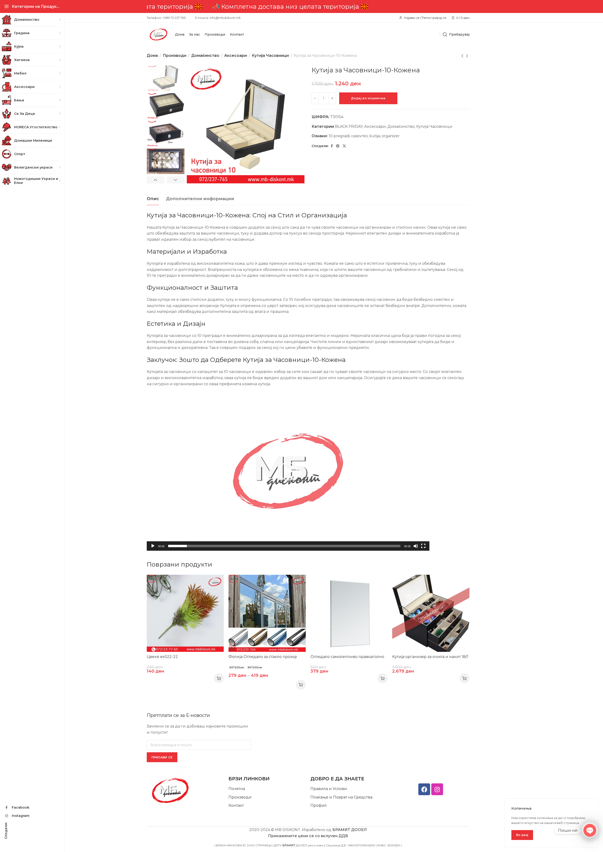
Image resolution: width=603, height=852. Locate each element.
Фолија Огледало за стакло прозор (262, 656)
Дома (152, 55)
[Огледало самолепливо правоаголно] (349, 613)
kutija (374, 136)
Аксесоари (235, 55)
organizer (391, 136)
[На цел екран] (423, 549)
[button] (288, 471)
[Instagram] (437, 789)
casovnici (359, 136)
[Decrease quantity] (315, 98)
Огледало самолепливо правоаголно (347, 656)
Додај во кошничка (368, 98)
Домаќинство (205, 55)
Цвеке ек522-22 (162, 656)
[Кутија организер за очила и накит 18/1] (430, 613)
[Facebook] (424, 789)
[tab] (153, 199)
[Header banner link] (308, 6)
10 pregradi (339, 136)
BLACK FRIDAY (349, 126)
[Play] (153, 549)
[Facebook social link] (331, 146)
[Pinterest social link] (337, 146)
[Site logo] (158, 34)
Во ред (522, 835)
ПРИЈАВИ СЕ (162, 757)
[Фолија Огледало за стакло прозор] (267, 613)
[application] (288, 471)
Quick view (215, 583)
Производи (174, 55)
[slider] (284, 546)
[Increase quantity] (332, 98)
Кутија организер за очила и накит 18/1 (430, 656)
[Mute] (415, 549)
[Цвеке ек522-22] (185, 613)
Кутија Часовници (270, 55)
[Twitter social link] (344, 146)
